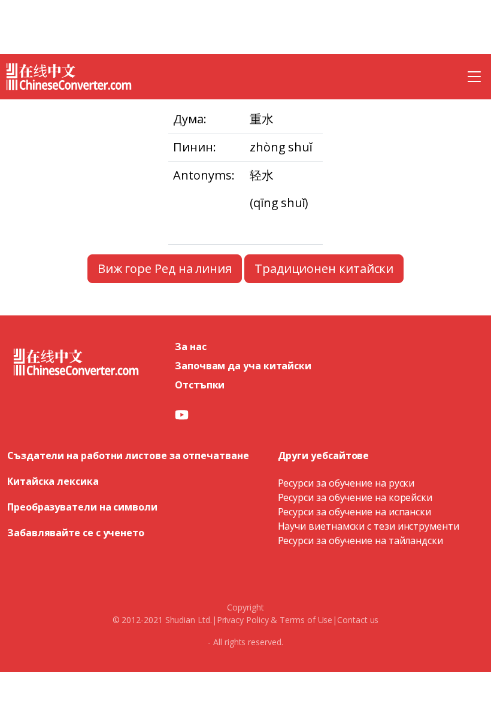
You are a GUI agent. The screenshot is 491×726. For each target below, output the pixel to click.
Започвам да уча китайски (243, 365)
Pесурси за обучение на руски (346, 483)
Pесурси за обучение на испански (355, 511)
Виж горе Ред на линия (165, 268)
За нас (191, 346)
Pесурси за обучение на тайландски (360, 540)
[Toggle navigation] (474, 77)
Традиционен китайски (323, 268)
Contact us (357, 619)
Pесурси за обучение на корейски (355, 497)
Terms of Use (306, 619)
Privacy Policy (243, 619)
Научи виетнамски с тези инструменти (368, 526)
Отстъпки (200, 384)
